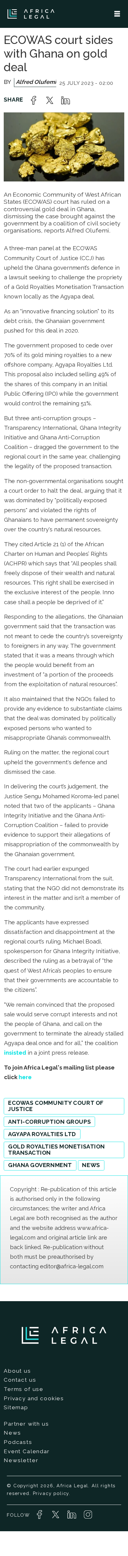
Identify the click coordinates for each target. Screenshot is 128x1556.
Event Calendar (27, 1451)
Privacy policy (51, 1493)
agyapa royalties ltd (42, 1134)
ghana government (40, 1165)
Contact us (20, 1380)
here (25, 1077)
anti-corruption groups (49, 1121)
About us (17, 1371)
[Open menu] (117, 14)
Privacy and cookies (34, 1398)
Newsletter (21, 1460)
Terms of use (23, 1389)
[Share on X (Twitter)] (49, 100)
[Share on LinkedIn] (65, 100)
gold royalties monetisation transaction (56, 1149)
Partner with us (26, 1424)
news (91, 1165)
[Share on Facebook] (33, 100)
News (12, 1433)
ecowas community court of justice (56, 1106)
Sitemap (16, 1407)
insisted (15, 1052)
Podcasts (18, 1442)
